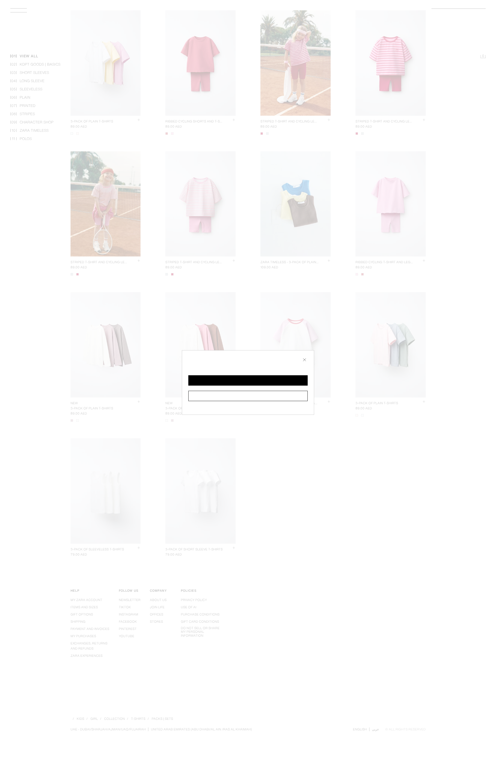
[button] (248, 380)
